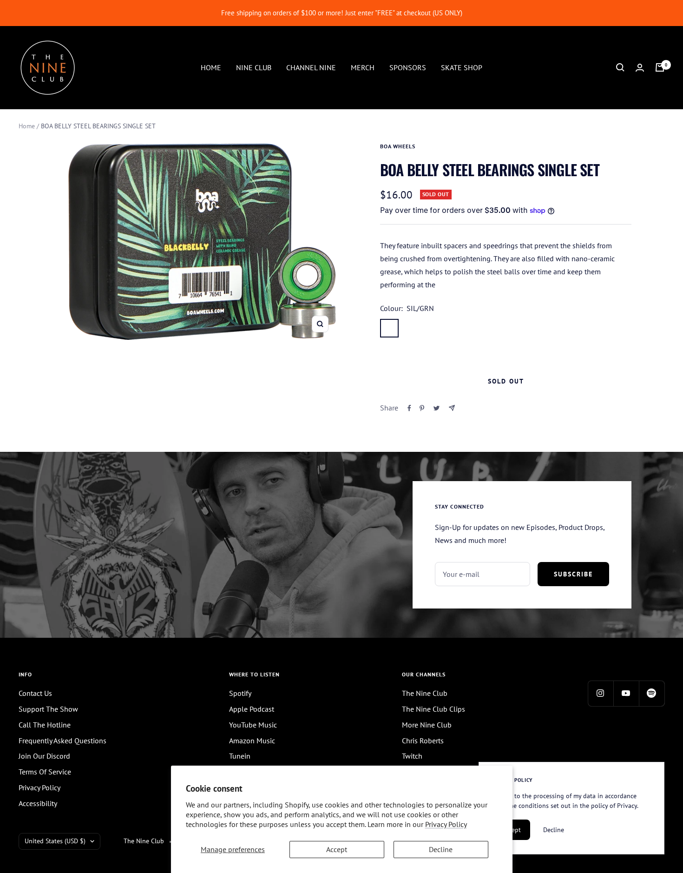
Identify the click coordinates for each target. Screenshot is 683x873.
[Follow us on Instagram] (600, 693)
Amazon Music (252, 740)
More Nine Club (427, 724)
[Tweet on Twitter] (436, 408)
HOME (211, 67)
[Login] (640, 68)
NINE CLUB (253, 67)
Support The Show (48, 709)
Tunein (239, 756)
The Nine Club (424, 693)
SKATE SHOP (461, 67)
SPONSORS (407, 67)
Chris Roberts (423, 740)
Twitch (412, 756)
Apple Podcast (251, 709)
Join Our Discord (44, 756)
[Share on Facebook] (409, 408)
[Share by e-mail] (452, 408)
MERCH (362, 67)
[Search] (620, 67)
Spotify (240, 693)
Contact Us (35, 693)
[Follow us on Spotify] (651, 693)
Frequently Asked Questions (62, 740)
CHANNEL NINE (311, 67)
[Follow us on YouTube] (626, 693)
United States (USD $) (55, 841)
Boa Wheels (397, 146)
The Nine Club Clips (433, 709)
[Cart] (659, 67)
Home (27, 126)
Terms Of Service (45, 771)
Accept (336, 849)
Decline (441, 849)
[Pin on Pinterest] (422, 408)
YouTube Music (253, 724)
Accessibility (38, 803)
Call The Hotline (45, 724)
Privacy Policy (446, 824)
